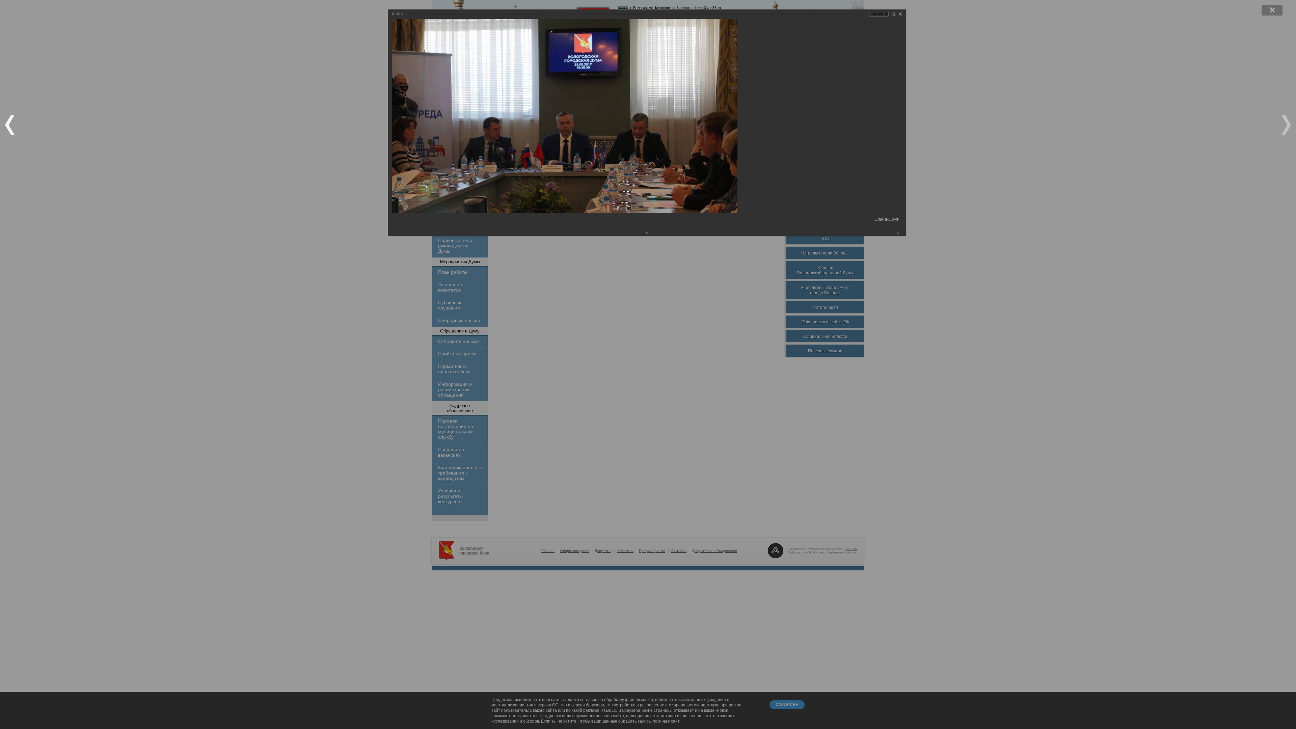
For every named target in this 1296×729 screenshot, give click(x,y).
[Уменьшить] (893, 14)
